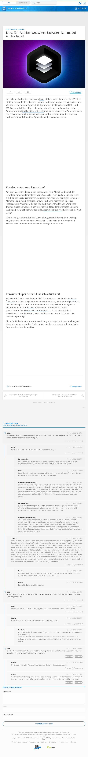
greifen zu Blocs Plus (53, 210)
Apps (35, 402)
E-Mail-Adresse (8, 714)
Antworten (78, 441)
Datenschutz (63, 742)
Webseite (52, 402)
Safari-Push (73, 742)
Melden (69, 441)
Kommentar (7, 691)
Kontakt (84, 2)
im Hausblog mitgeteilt (33, 111)
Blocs (41, 99)
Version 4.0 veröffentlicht (36, 310)
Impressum (52, 742)
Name (5, 706)
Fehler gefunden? (76, 386)
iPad (46, 402)
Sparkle (30, 307)
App (79, 2)
